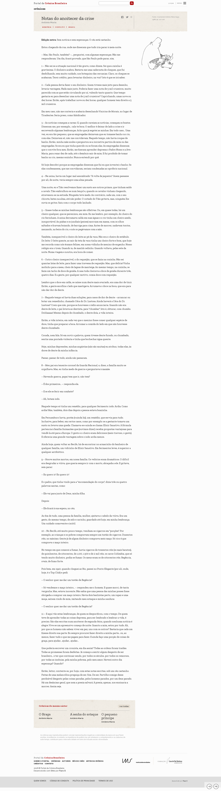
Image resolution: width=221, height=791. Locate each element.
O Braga (45, 714)
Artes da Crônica (94, 761)
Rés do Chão (78, 761)
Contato (49, 764)
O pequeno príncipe (109, 716)
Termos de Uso (105, 780)
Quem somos (40, 780)
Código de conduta (59, 780)
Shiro (53, 771)
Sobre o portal (41, 761)
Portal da (50, 3)
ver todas (124, 706)
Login (171, 3)
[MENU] (184, 3)
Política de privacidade (84, 780)
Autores (66, 761)
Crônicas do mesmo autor (53, 706)
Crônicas (39, 9)
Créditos (38, 764)
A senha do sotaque (84, 714)
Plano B (62, 771)
